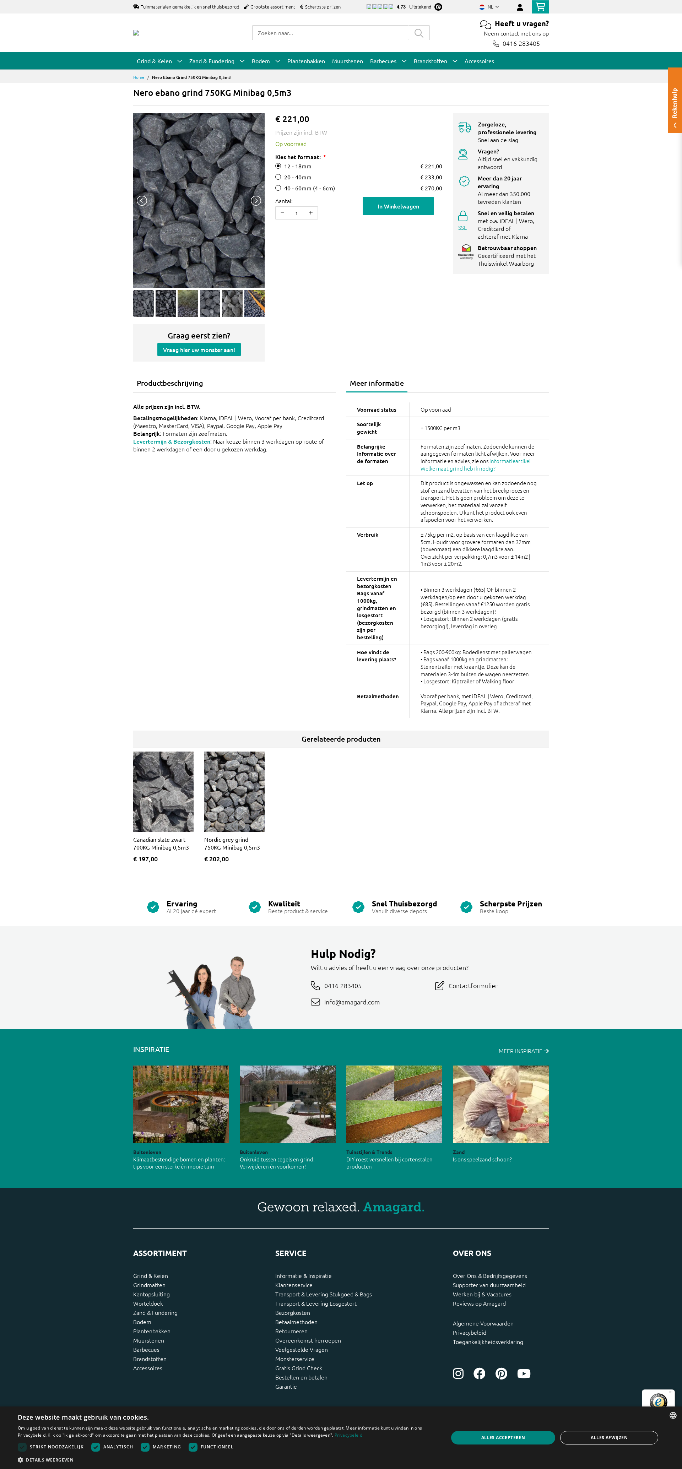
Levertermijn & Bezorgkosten (171, 441)
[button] (227, 1460)
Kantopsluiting (151, 1294)
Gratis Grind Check (298, 1368)
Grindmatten (149, 1285)
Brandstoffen (150, 1358)
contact (509, 33)
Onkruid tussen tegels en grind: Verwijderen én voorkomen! (277, 1162)
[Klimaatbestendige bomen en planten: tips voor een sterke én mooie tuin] (181, 1104)
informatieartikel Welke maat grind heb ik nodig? (476, 464)
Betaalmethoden (296, 1322)
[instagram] (458, 1373)
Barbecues (146, 1349)
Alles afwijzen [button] (609, 1438)
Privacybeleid (469, 1332)
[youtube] (524, 1373)
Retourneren (291, 1331)
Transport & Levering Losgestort (316, 1303)
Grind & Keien (150, 1275)
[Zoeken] (419, 32)
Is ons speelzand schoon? (482, 1159)
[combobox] (330, 32)
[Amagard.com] (136, 33)
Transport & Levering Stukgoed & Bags (323, 1294)
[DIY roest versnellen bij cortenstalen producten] (394, 1104)
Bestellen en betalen (301, 1377)
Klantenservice (294, 1285)
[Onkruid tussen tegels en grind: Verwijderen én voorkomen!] (288, 1104)
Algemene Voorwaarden (483, 1323)
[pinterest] (501, 1373)
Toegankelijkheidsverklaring (488, 1341)
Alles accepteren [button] (503, 1438)
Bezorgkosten (292, 1312)
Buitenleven (147, 1152)
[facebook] (479, 1373)
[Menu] (670, 1393)
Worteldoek (148, 1303)
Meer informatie (377, 382)
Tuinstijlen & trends (369, 1152)
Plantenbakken (151, 1331)
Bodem (142, 1322)
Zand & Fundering (155, 1312)
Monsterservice (294, 1358)
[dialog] (341, 1437)
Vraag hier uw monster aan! (199, 349)
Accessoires (147, 1368)
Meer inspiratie (521, 1051)
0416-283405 (521, 43)
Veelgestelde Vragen (301, 1349)
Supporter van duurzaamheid (489, 1285)
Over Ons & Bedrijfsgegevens (490, 1275)
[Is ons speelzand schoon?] (501, 1104)
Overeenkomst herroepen (308, 1340)
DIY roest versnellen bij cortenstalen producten (389, 1162)
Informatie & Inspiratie (303, 1275)
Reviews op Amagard (479, 1303)
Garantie (286, 1386)
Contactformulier (473, 985)
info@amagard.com (352, 1002)
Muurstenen (148, 1340)
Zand (459, 1152)
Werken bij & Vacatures (482, 1294)
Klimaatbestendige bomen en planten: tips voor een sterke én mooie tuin (179, 1162)
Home (139, 77)
